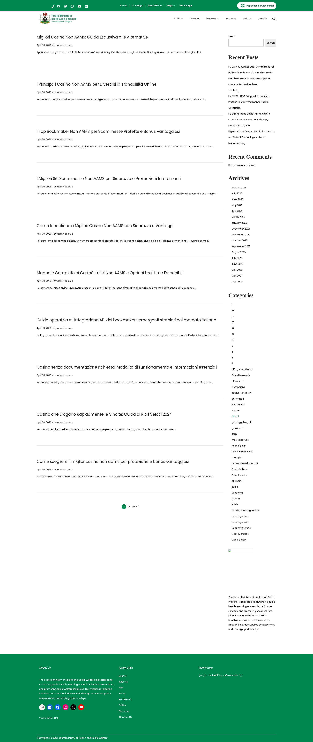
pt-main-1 (237, 481)
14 (233, 316)
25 (233, 340)
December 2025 (241, 228)
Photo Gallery (239, 469)
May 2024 (237, 275)
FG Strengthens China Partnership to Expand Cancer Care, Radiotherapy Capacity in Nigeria (249, 119)
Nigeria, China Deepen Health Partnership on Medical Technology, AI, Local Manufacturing (251, 137)
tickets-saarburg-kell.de (245, 510)
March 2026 (238, 217)
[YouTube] (81, 707)
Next (135, 506)
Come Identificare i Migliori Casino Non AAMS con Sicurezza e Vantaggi (105, 225)
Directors (124, 711)
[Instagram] (65, 707)
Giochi (235, 416)
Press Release (239, 475)
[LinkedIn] (50, 707)
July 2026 (237, 193)
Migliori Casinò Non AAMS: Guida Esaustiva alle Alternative (92, 37)
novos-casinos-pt (242, 451)
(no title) (233, 90)
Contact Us (125, 717)
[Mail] (42, 707)
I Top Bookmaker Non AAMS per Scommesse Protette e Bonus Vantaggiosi (108, 131)
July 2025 (237, 258)
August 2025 (239, 252)
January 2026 (239, 222)
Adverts (123, 681)
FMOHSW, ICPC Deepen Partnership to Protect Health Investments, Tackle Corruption (249, 101)
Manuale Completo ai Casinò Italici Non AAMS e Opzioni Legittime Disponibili (110, 273)
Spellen (236, 498)
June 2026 (237, 199)
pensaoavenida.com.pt (245, 463)
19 (233, 334)
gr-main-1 (237, 428)
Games (236, 410)
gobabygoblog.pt (241, 422)
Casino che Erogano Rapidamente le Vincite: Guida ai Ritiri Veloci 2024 (104, 414)
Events (123, 5)
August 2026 (239, 187)
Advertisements (241, 375)
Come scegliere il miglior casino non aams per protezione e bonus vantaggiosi (113, 461)
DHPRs (122, 705)
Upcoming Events (242, 528)
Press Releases (155, 5)
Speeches (237, 492)
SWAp (122, 693)
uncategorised (240, 516)
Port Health (125, 699)
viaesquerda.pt (240, 533)
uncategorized (240, 522)
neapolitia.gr (239, 445)
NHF (121, 687)
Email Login (186, 5)
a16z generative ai (242, 369)
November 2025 (241, 234)
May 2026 (237, 205)
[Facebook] (58, 707)
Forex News (238, 404)
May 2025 (237, 269)
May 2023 (237, 281)
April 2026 (237, 211)
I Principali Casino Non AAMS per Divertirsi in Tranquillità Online (96, 84)
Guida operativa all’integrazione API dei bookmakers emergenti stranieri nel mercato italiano (126, 320)
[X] (73, 707)
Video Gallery (239, 539)
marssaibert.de (240, 439)
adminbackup (65, 45)
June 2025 (237, 264)
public (235, 486)
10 (233, 310)
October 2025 (239, 240)
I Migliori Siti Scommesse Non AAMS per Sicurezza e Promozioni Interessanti (109, 178)
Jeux (234, 434)
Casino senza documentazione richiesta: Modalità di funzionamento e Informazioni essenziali (127, 367)
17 (233, 322)
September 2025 (241, 246)
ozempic (237, 457)
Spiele (235, 504)
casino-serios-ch (241, 392)
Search (231, 36)
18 (233, 328)
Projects (171, 5)
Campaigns (137, 5)
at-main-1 (237, 381)
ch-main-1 (238, 398)
